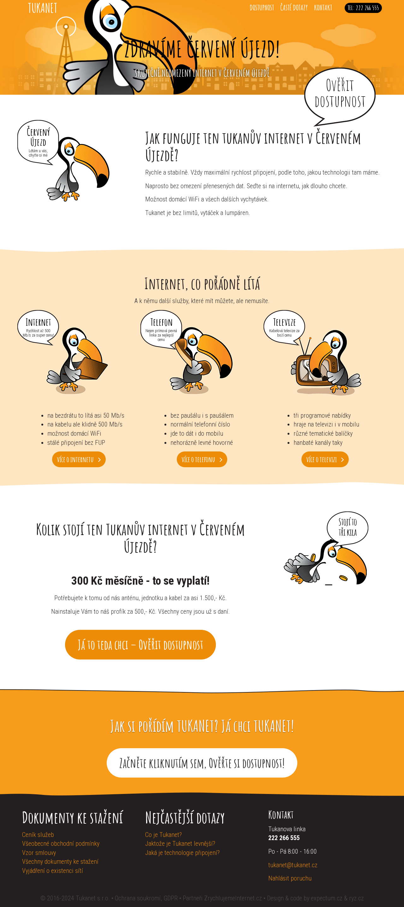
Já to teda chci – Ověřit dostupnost (140, 644)
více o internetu (76, 459)
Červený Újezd (38, 136)
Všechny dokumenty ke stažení (60, 861)
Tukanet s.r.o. (93, 898)
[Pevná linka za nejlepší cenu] (202, 362)
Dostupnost (262, 7)
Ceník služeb (38, 834)
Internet (38, 321)
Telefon (161, 321)
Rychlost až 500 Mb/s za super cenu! (38, 333)
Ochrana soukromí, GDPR (146, 898)
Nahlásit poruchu (290, 878)
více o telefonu (199, 459)
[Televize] (325, 362)
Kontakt (323, 7)
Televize (284, 321)
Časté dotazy (294, 7)
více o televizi (322, 459)
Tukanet (42, 8)
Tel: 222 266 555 (363, 8)
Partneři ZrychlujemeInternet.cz (222, 898)
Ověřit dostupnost (340, 92)
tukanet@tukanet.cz (293, 865)
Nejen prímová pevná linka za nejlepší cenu (161, 335)
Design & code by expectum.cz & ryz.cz (315, 898)
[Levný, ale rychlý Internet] (79, 362)
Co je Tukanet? (163, 834)
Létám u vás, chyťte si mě (38, 153)
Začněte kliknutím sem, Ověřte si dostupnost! (202, 763)
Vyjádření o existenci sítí (52, 870)
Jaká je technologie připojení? (182, 852)
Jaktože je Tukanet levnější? (180, 843)
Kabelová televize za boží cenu (284, 333)
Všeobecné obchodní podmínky (60, 843)
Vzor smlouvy (39, 852)
